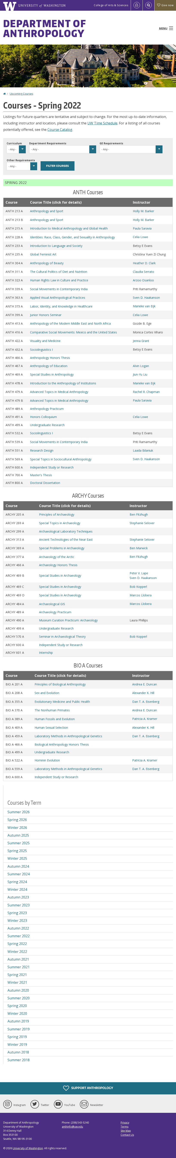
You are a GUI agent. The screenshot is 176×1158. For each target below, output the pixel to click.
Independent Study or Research (52, 467)
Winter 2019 (17, 1044)
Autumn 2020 (18, 990)
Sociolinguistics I (41, 350)
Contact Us (127, 1135)
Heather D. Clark (144, 263)
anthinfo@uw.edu (72, 1126)
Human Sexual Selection (51, 727)
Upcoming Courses (21, 94)
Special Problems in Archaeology (61, 548)
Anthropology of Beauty (47, 263)
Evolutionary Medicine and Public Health (62, 702)
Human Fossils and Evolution (55, 719)
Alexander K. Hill (143, 693)
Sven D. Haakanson (146, 297)
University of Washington (28, 1148)
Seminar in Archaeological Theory (62, 636)
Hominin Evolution (47, 760)
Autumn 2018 (18, 1052)
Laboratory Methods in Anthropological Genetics (68, 736)
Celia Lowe (140, 237)
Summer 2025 (19, 843)
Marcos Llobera (141, 595)
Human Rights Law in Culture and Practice (59, 280)
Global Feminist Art (43, 254)
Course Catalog (59, 129)
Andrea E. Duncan (144, 684)
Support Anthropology (92, 1087)
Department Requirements (47, 143)
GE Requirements (111, 143)
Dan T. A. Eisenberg (145, 702)
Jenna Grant (141, 341)
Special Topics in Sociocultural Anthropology (60, 459)
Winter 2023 (17, 920)
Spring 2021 (17, 974)
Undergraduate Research (47, 425)
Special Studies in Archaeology (60, 575)
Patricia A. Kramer (144, 719)
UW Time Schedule (102, 123)
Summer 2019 (19, 1029)
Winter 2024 (17, 889)
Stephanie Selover (142, 523)
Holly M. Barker (143, 211)
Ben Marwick (139, 548)
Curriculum (14, 143)
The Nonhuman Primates (52, 710)
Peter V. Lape (139, 573)
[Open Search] (148, 5)
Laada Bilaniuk (143, 450)
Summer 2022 (19, 936)
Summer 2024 (19, 874)
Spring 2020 (17, 1005)
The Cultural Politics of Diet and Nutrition (58, 272)
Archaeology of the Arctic (56, 557)
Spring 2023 (17, 912)
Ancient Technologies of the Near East (66, 539)
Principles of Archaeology (56, 514)
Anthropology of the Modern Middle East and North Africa (70, 323)
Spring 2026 (17, 819)
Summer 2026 (19, 812)
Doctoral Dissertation (45, 483)
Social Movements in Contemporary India (59, 289)
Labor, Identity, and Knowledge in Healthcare (61, 306)
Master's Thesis (41, 475)
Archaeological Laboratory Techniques (66, 531)
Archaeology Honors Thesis (58, 565)
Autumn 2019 (18, 1021)
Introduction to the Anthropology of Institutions (63, 383)
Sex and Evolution (47, 693)
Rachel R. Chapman (146, 392)
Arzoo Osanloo (143, 280)
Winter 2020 (17, 1013)
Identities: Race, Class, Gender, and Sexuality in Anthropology (72, 237)
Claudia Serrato (143, 272)
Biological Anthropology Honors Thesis (62, 744)
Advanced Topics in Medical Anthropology (59, 392)
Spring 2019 (17, 1036)
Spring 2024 (17, 881)
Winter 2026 (17, 827)
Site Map (126, 1131)
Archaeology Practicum (55, 612)
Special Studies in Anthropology (52, 374)
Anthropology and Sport (46, 211)
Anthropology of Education (48, 366)
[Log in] (137, 5)
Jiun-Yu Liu (140, 374)
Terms (124, 1126)
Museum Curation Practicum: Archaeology (68, 620)
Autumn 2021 (18, 959)
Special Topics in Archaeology (59, 523)
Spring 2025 (17, 850)
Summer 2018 (19, 1060)
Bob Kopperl (138, 587)
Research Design (41, 450)
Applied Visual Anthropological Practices (57, 297)
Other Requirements (21, 160)
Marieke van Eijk (144, 306)
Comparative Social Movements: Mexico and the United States (73, 332)
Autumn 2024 (18, 866)
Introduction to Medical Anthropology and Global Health (69, 228)
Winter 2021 (17, 982)
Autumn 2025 (18, 835)
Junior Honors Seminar (45, 315)
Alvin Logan (141, 366)
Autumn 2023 (18, 897)
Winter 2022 (17, 951)
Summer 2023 (19, 905)
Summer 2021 (19, 967)
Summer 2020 (19, 998)
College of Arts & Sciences (111, 5)
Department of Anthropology (44, 28)
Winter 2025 (17, 858)
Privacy (125, 1122)
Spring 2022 (17, 943)
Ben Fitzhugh (139, 514)
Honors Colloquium (43, 417)
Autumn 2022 (18, 928)
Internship (46, 653)
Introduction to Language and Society (56, 246)
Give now (167, 5)
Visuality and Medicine (45, 341)
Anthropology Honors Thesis (50, 358)
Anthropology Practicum (47, 409)
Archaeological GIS (52, 604)
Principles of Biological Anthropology (60, 684)
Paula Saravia (142, 228)
